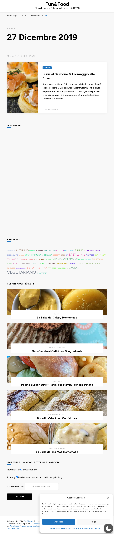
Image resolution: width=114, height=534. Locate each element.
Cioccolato (12, 255)
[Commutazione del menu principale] (3, 6)
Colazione (53, 415)
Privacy (11, 477)
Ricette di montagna (90, 264)
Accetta (58, 522)
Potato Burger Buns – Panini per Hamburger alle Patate (57, 384)
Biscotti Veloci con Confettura (57, 418)
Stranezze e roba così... (57, 268)
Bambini (39, 250)
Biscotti (60, 251)
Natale (62, 415)
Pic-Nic (52, 263)
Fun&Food (57, 4)
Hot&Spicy (82, 259)
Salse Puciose (21, 268)
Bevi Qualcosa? (49, 251)
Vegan (75, 267)
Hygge (88, 259)
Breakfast (69, 251)
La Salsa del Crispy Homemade (57, 317)
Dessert (56, 255)
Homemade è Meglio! (66, 259)
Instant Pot (17, 264)
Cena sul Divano (93, 251)
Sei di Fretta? (37, 267)
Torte (68, 268)
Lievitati (35, 264)
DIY (67, 255)
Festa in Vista (100, 255)
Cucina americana (43, 255)
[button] (108, 498)
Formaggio (12, 259)
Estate (80, 254)
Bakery (32, 251)
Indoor (9, 264)
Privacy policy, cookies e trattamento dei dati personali (81, 528)
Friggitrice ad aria (26, 259)
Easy (72, 254)
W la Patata (42, 273)
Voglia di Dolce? (57, 347)
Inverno (26, 263)
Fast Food (90, 255)
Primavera (63, 263)
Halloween (49, 259)
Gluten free (39, 259)
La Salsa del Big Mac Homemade (57, 452)
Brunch (47, 68)
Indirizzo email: (16, 486)
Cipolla (21, 255)
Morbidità (44, 264)
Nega (93, 522)
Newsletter (13, 469)
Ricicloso (11, 268)
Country (29, 255)
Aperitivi (11, 250)
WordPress (14, 526)
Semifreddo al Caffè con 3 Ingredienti (57, 351)
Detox (63, 255)
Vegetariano (21, 272)
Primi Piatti (74, 264)
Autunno (22, 250)
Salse (57, 314)
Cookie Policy (55, 528)
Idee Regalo (97, 259)
